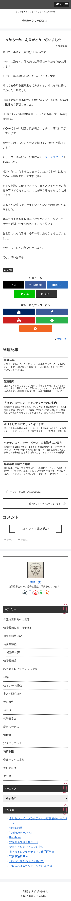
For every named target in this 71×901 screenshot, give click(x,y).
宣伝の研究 (10, 768)
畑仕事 (7, 734)
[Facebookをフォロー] (52, 312)
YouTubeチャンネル (21, 832)
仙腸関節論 (10, 660)
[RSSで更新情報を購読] (35, 328)
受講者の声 (13, 652)
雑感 (6, 677)
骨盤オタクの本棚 (13, 759)
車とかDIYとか (12, 693)
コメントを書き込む (35, 528)
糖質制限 (8, 751)
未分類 (9, 270)
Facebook (15, 837)
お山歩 (7, 710)
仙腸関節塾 (10, 644)
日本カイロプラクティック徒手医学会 (31, 851)
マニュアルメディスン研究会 (26, 846)
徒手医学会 (10, 718)
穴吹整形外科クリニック (23, 842)
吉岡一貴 (35, 582)
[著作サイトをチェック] (19, 312)
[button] (46, 294)
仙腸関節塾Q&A (12, 636)
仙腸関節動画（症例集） (17, 627)
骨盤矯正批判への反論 (16, 619)
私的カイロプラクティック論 (20, 669)
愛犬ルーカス (11, 726)
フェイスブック (54, 157)
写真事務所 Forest (20, 856)
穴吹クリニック (12, 743)
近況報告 (8, 701)
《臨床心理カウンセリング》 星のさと (32, 866)
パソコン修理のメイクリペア (26, 861)
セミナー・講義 (12, 685)
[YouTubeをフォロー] (19, 320)
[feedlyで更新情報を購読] (52, 320)
